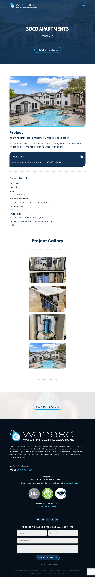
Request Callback (48, 557)
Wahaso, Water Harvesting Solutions (41, 571)
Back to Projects (47, 406)
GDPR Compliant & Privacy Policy (68, 571)
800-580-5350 (25, 469)
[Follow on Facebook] (52, 519)
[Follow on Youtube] (38, 519)
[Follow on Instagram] (57, 519)
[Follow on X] (47, 519)
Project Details (47, 49)
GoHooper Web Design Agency (52, 573)
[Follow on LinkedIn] (43, 519)
